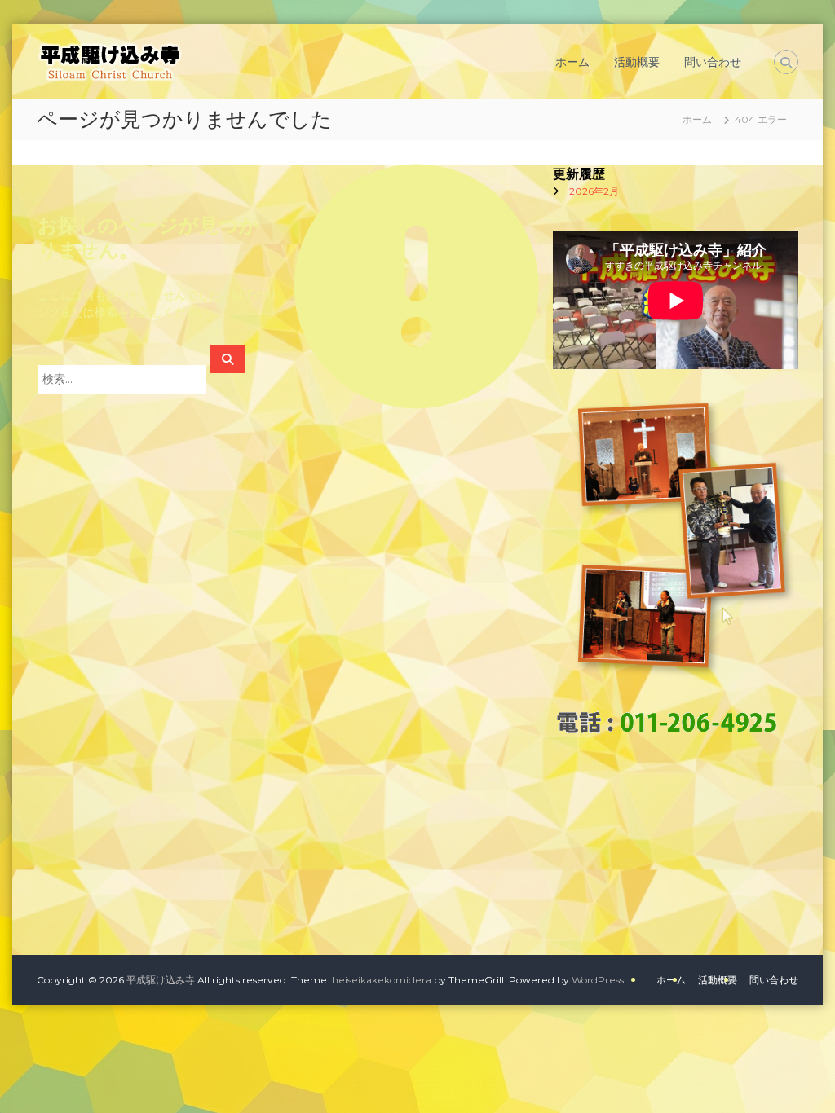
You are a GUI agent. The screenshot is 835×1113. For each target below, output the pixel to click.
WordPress (598, 980)
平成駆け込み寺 (160, 980)
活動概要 (637, 62)
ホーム (572, 62)
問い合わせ (712, 62)
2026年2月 (594, 191)
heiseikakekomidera (381, 980)
